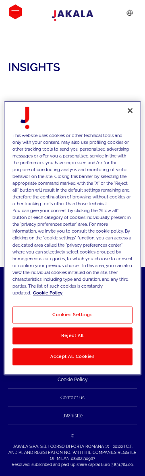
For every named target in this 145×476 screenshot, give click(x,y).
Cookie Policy (47, 293)
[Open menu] (15, 11)
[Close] (130, 110)
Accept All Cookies (72, 356)
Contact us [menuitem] (72, 397)
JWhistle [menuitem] (73, 416)
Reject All (72, 335)
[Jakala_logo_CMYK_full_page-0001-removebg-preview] (72, 16)
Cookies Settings (72, 314)
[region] (72, 238)
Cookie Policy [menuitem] (73, 379)
